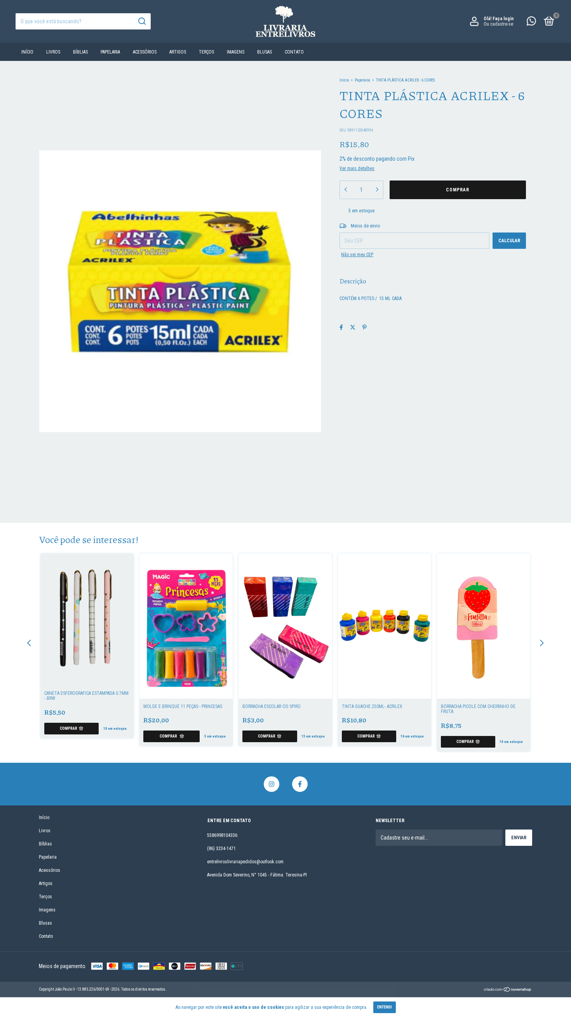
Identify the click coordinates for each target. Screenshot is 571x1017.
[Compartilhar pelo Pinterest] (364, 327)
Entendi (384, 1007)
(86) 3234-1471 (221, 848)
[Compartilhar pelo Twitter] (352, 327)
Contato (294, 52)
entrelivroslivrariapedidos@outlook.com (245, 861)
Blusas (264, 52)
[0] (547, 23)
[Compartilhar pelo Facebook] (341, 327)
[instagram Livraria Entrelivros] (271, 784)
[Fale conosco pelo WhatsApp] (531, 23)
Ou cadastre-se (498, 24)
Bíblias (80, 52)
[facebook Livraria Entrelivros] (300, 784)
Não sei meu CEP (357, 254)
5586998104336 (222, 835)
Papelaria (110, 52)
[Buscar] (141, 21)
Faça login (503, 18)
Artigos (177, 52)
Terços (206, 52)
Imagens (235, 52)
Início (27, 52)
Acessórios (145, 52)
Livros (53, 52)
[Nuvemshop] (508, 990)
